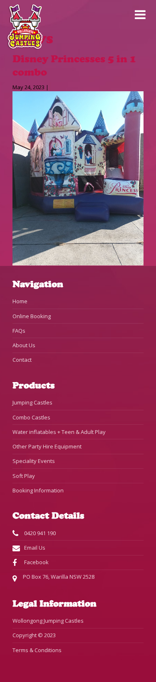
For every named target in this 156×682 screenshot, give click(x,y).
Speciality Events (33, 461)
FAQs (18, 330)
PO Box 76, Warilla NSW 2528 (58, 576)
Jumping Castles (32, 402)
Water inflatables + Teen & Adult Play (59, 432)
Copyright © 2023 (34, 635)
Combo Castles (31, 417)
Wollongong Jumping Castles (48, 620)
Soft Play (23, 476)
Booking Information (38, 490)
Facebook (36, 562)
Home (19, 301)
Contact (22, 359)
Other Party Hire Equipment (47, 446)
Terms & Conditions (37, 650)
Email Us (34, 547)
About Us (23, 345)
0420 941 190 (39, 533)
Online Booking (31, 316)
